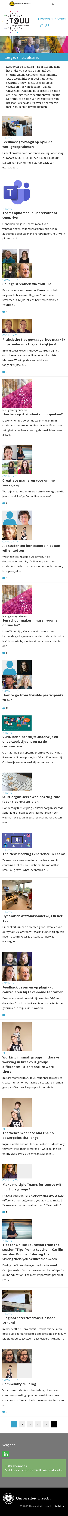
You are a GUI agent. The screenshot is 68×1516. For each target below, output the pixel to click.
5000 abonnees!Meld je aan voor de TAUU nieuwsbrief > (34, 1468)
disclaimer (60, 1506)
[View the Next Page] (54, 1425)
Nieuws (7, 138)
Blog (5, 1053)
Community (10, 280)
